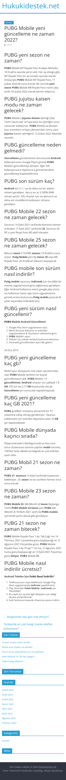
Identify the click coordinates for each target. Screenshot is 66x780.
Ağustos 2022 (9, 718)
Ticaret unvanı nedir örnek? (16, 642)
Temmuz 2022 (9, 723)
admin (9, 44)
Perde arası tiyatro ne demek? (17, 647)
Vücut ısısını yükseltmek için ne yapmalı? (23, 651)
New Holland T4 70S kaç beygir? (18, 656)
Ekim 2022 (7, 708)
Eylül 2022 (7, 713)
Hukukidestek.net (30, 5)
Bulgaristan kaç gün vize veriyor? (26, 617)
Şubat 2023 (8, 689)
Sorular (9, 22)
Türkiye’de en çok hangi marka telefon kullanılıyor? (28, 626)
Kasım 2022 (8, 704)
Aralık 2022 (7, 699)
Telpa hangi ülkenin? (12, 661)
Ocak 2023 (7, 694)
